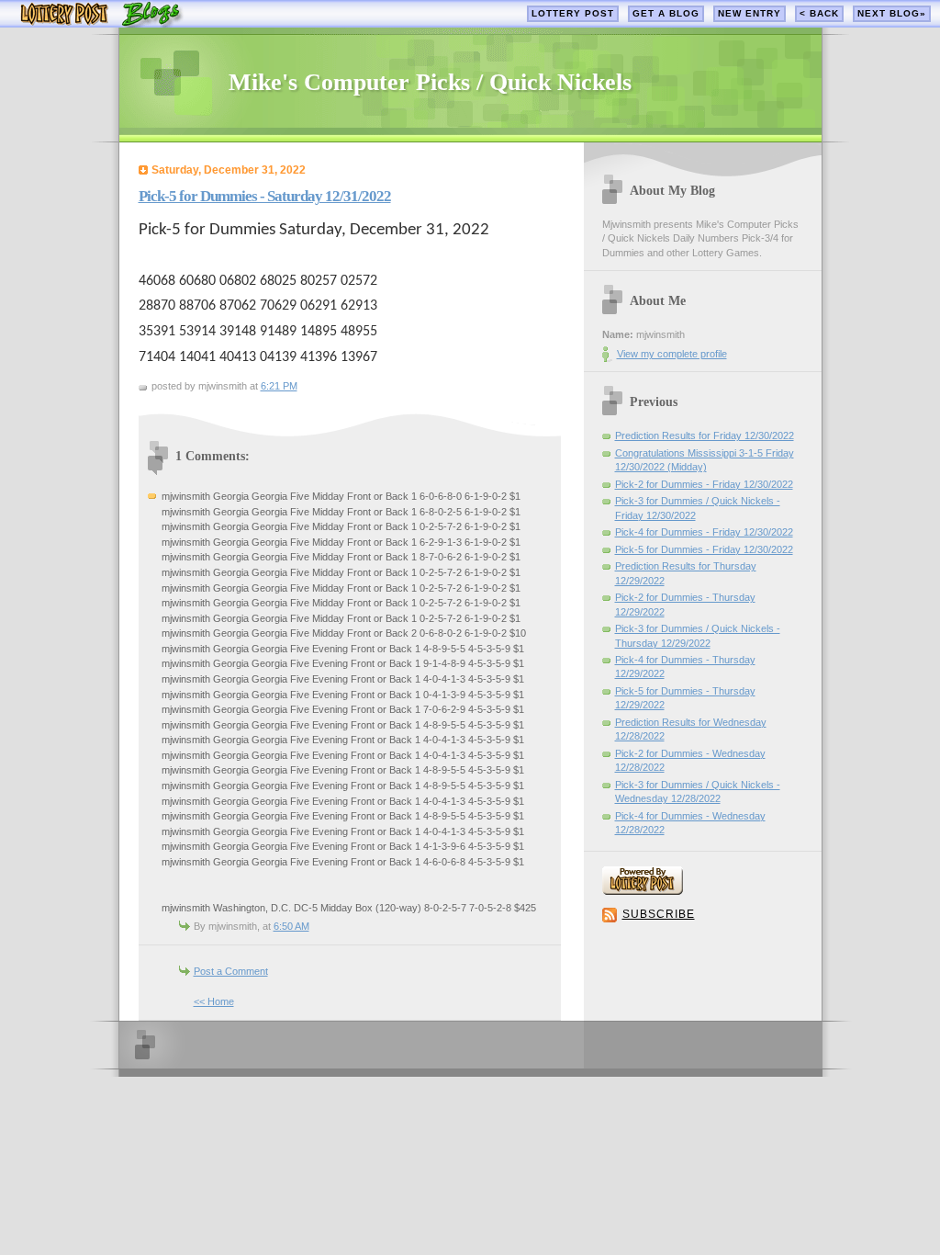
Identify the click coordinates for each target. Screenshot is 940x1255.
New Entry (749, 13)
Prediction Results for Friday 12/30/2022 (704, 435)
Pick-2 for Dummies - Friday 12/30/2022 (704, 484)
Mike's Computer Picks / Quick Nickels (430, 82)
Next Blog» (891, 13)
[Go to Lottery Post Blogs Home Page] (101, 23)
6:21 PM (279, 385)
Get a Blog (665, 13)
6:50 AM (291, 926)
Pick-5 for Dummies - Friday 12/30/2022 (704, 549)
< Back (819, 13)
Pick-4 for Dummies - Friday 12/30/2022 (704, 531)
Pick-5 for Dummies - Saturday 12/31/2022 (265, 196)
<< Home (214, 1001)
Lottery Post (573, 13)
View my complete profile (672, 353)
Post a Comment (231, 971)
